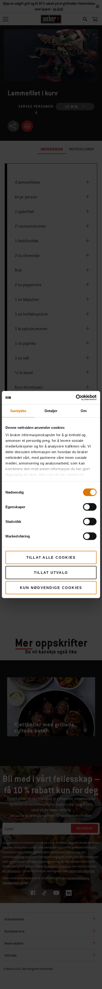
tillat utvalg (51, 572)
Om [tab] (84, 411)
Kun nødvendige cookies (51, 587)
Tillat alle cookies (51, 557)
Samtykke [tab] (18, 411)
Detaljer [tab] (51, 411)
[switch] (90, 507)
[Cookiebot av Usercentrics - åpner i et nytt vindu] (76, 398)
